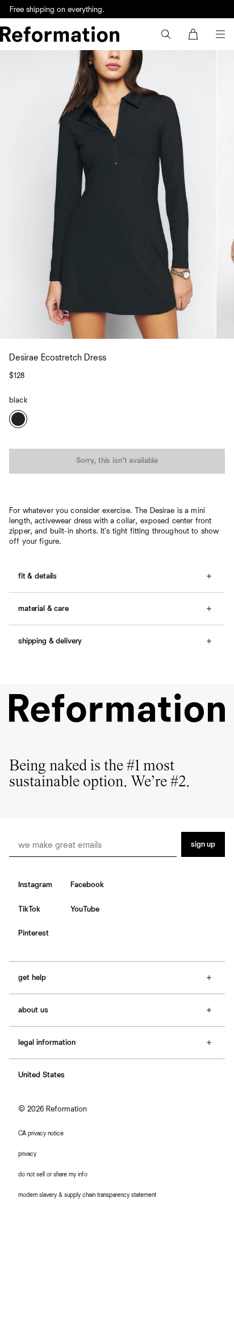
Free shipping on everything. (57, 10)
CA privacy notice (41, 1133)
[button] (166, 34)
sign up (203, 844)
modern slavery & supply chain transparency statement (87, 1195)
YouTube (84, 909)
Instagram (35, 885)
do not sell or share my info (52, 1174)
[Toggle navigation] (220, 34)
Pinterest (33, 933)
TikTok (29, 909)
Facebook (87, 885)
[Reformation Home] (59, 34)
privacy (27, 1154)
